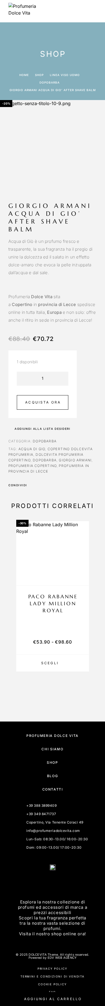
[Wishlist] (82, 578)
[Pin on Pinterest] (47, 485)
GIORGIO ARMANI (75, 460)
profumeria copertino (32, 466)
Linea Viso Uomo (65, 75)
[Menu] (91, 11)
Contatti (52, 789)
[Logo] (22, 11)
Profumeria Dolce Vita (52, 736)
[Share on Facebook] (33, 485)
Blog (52, 776)
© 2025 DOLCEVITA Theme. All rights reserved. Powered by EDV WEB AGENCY (52, 956)
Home (24, 75)
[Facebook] (46, 882)
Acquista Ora (43, 402)
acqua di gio (31, 449)
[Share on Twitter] (40, 485)
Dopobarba (49, 82)
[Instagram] (59, 882)
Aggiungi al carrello (53, 999)
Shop (39, 75)
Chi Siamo (52, 749)
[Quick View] (82, 568)
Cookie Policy (52, 984)
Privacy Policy (52, 968)
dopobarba (45, 460)
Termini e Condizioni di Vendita (52, 976)
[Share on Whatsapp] (55, 485)
